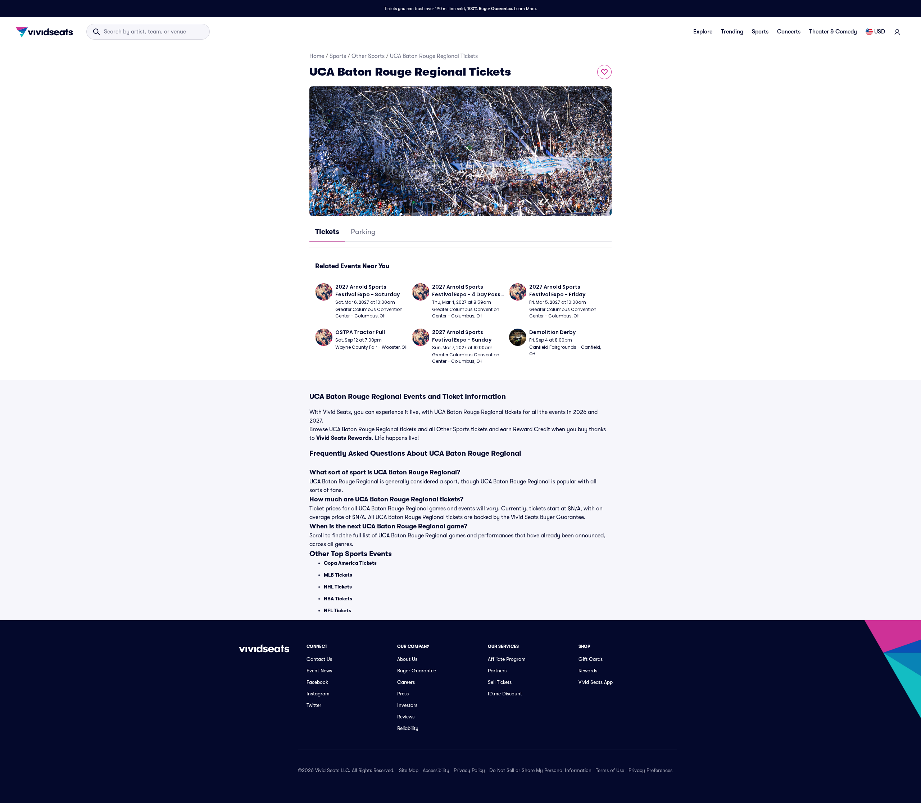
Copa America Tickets (350, 563)
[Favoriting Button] (604, 72)
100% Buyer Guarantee (489, 8)
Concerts (788, 31)
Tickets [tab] (327, 231)
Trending (732, 31)
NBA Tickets (338, 598)
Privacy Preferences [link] (650, 770)
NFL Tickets (337, 610)
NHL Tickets (338, 587)
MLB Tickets (338, 575)
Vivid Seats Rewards (344, 438)
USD (879, 31)
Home (316, 56)
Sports (760, 31)
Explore (702, 31)
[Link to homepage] (46, 31)
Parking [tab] (363, 231)
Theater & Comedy (833, 31)
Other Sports (368, 56)
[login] (897, 31)
